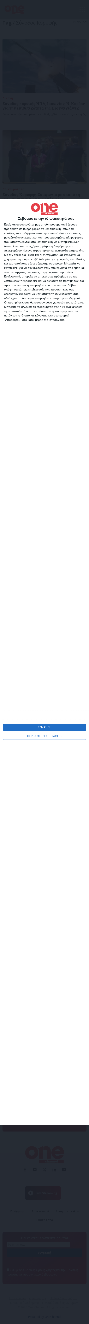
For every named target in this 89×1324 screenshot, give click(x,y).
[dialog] (44, 662)
